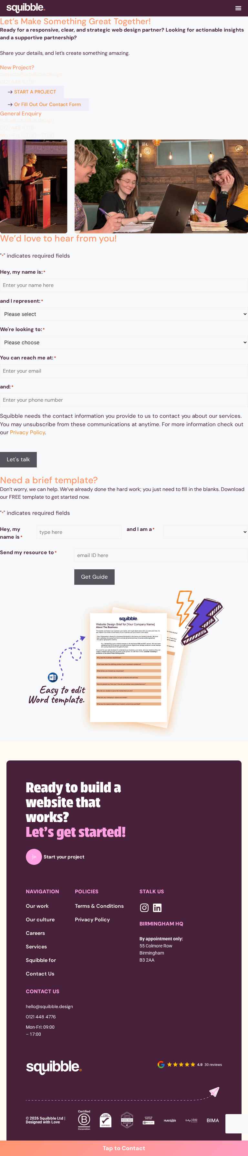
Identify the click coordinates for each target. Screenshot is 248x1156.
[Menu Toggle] (238, 8)
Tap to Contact (124, 1148)
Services (36, 947)
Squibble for (41, 960)
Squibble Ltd (51, 1118)
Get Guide (94, 576)
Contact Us (40, 974)
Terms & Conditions (99, 906)
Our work (37, 906)
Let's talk (18, 459)
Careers (35, 933)
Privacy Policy (27, 432)
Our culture (40, 919)
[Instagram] (144, 908)
